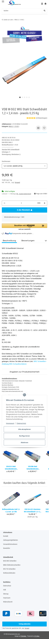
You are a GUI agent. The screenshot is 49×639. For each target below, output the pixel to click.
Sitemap (5, 594)
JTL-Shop (37, 636)
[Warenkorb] (45, 3)
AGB (4, 590)
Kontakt (5, 536)
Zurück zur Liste (8, 20)
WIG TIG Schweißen (9, 569)
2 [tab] (22, 97)
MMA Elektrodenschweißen (11, 565)
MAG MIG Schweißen (9, 561)
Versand (17, 182)
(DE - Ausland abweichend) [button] (23, 194)
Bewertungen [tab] (28, 241)
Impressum (10, 423)
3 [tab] (24, 97)
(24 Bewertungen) (41, 118)
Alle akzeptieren (24, 429)
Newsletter (6, 548)
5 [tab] (29, 97)
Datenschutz (21, 423)
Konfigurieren (24, 436)
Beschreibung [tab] (9, 241)
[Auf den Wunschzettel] (44, 127)
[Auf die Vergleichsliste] (38, 127)
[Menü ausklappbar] (3, 1)
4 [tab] (26, 97)
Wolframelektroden (9, 573)
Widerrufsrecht (7, 602)
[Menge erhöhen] (44, 203)
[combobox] (24, 166)
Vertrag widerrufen (24, 624)
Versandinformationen (10, 544)
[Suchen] (44, 10)
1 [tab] (20, 97)
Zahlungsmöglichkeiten (10, 540)
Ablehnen (24, 442)
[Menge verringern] (4, 203)
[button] (42, 3)
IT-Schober (23, 636)
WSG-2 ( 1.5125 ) (14, 126)
